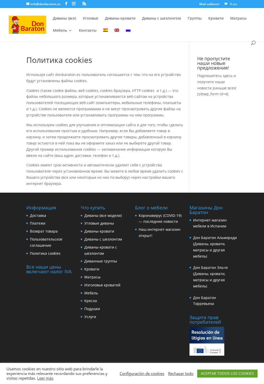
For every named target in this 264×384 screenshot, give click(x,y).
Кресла (90, 300)
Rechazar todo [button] (180, 373)
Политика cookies (45, 253)
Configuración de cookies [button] (142, 373)
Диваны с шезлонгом (161, 18)
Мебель (60, 31)
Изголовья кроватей (102, 285)
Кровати (216, 18)
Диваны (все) (64, 18)
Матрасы (238, 18)
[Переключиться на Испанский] (105, 35)
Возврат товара (44, 231)
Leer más (45, 378)
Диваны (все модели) (103, 215)
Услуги (90, 316)
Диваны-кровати (120, 18)
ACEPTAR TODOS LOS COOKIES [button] (227, 373)
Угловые (90, 18)
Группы (195, 18)
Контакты (87, 31)
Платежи (37, 223)
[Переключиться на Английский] (116, 35)
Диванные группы (100, 261)
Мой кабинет (209, 4)
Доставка (38, 215)
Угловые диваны (99, 223)
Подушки (92, 308)
